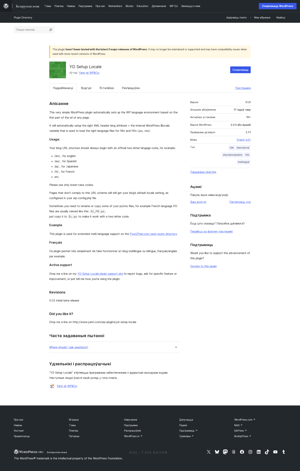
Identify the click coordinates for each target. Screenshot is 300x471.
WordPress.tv (133, 436)
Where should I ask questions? (68, 347)
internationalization (232, 155)
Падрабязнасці (63, 88)
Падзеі (183, 425)
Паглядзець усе (240, 202)
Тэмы (72, 425)
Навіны (18, 425)
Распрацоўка (131, 88)
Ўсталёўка (106, 88)
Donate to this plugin (203, 266)
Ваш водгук (198, 202)
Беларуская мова (57, 452)
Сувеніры (186, 436)
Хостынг (19, 430)
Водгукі (86, 88)
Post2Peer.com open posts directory (153, 234)
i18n (232, 147)
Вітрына (74, 419)
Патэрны (74, 436)
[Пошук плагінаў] (50, 29)
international (243, 147)
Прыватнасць (22, 436)
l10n (247, 155)
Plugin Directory (23, 17)
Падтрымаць (188, 430)
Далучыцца (186, 419)
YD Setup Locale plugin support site (100, 273)
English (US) (244, 139)
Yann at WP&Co (89, 72)
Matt (238, 425)
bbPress (240, 430)
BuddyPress (242, 436)
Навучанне (130, 419)
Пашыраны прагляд (203, 172)
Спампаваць (240, 69)
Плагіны (73, 430)
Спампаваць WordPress (277, 6)
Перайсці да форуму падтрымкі (211, 231)
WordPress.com (244, 419)
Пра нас (18, 419)
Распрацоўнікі (132, 430)
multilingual (243, 162)
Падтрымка (243, 88)
